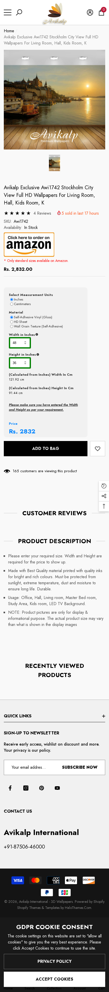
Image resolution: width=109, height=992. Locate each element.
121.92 (14, 379)
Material (16, 312)
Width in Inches (45, 334)
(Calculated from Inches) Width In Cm (40, 374)
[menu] (7, 12)
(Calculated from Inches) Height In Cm (41, 388)
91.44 (13, 392)
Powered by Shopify (89, 901)
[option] (54, 100)
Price (13, 423)
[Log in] (90, 12)
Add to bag (45, 448)
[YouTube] (57, 788)
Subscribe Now (79, 767)
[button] (19, 12)
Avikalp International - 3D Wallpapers (46, 901)
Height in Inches (45, 354)
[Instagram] (26, 788)
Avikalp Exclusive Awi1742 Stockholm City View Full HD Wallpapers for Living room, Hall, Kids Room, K (49, 195)
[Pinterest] (41, 788)
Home (9, 31)
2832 (27, 431)
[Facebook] (10, 788)
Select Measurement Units (31, 294)
